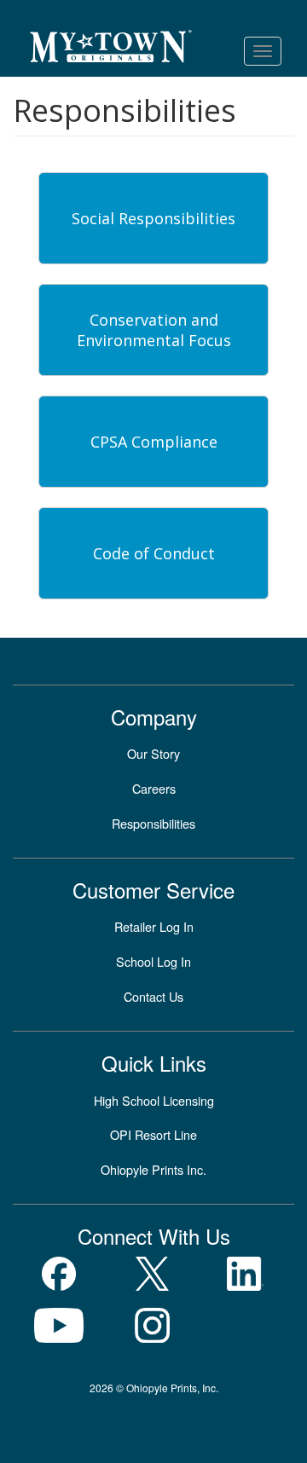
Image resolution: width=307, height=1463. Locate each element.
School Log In (153, 961)
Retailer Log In (154, 926)
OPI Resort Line (153, 1134)
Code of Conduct (154, 553)
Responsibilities (153, 823)
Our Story (153, 753)
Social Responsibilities (153, 218)
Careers (154, 788)
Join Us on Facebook (59, 1274)
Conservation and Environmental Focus (154, 329)
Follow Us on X (152, 1274)
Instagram (152, 1325)
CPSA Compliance (153, 441)
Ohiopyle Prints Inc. (153, 1169)
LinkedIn (245, 1274)
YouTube (59, 1325)
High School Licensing (154, 1100)
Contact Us (153, 996)
